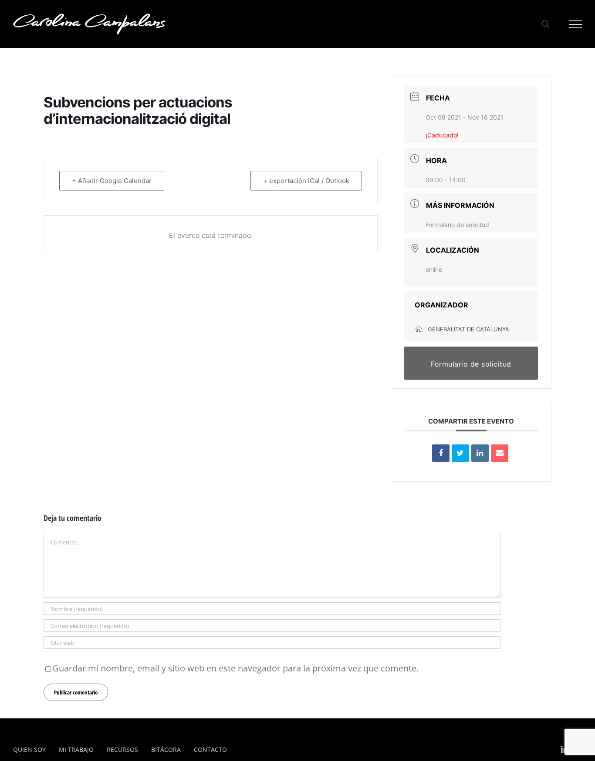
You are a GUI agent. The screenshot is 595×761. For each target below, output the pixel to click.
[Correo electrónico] (499, 453)
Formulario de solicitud (457, 224)
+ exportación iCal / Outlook (306, 181)
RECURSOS (122, 749)
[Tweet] (460, 453)
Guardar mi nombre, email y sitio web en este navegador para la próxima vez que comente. (235, 668)
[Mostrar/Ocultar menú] (575, 24)
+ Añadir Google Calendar (112, 181)
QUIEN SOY (29, 749)
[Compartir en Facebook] (441, 453)
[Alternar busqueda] (545, 24)
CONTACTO (210, 749)
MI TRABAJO (76, 749)
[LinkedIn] (480, 453)
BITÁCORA (166, 749)
